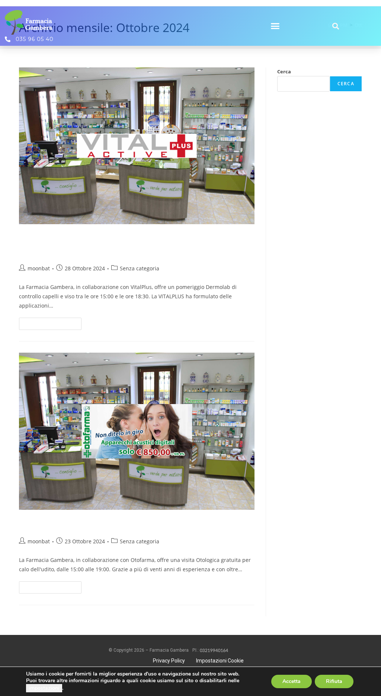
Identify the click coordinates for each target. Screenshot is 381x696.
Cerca (284, 71)
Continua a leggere (53, 322)
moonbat (39, 268)
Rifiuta (334, 681)
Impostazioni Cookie (220, 661)
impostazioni (44, 688)
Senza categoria (139, 268)
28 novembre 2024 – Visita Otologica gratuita (120, 523)
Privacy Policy (169, 661)
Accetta (291, 681)
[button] (275, 26)
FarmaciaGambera (38, 24)
